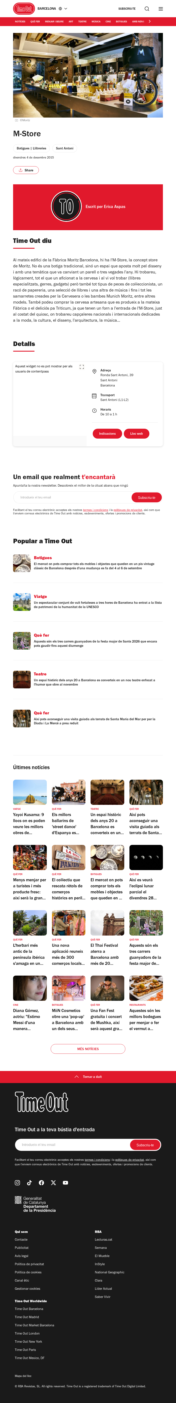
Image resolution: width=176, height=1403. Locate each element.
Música (96, 22)
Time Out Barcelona (29, 1309)
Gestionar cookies (27, 1289)
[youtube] (65, 1182)
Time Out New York (28, 1342)
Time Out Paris (25, 1350)
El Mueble (102, 1256)
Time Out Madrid (27, 1317)
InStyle (100, 1264)
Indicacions (107, 434)
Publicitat (22, 1248)
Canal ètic (22, 1281)
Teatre (82, 22)
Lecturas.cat (103, 1240)
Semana (101, 1248)
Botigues (121, 22)
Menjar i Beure (54, 22)
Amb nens (138, 22)
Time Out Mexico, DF (29, 1358)
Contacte (21, 1240)
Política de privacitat (29, 1264)
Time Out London (27, 1334)
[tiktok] (29, 1182)
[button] (82, 367)
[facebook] (41, 1182)
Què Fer (35, 22)
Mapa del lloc (23, 1376)
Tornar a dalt (92, 1077)
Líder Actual (103, 1289)
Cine (108, 22)
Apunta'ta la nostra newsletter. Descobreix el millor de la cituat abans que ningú (70, 486)
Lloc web (136, 434)
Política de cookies (28, 1272)
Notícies (20, 22)
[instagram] (17, 1182)
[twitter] (53, 1182)
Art (71, 22)
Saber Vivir (102, 1297)
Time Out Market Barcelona (34, 1325)
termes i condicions (95, 510)
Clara (98, 1281)
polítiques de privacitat (128, 510)
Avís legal (21, 1256)
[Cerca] (147, 8)
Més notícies (88, 1049)
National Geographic (109, 1272)
